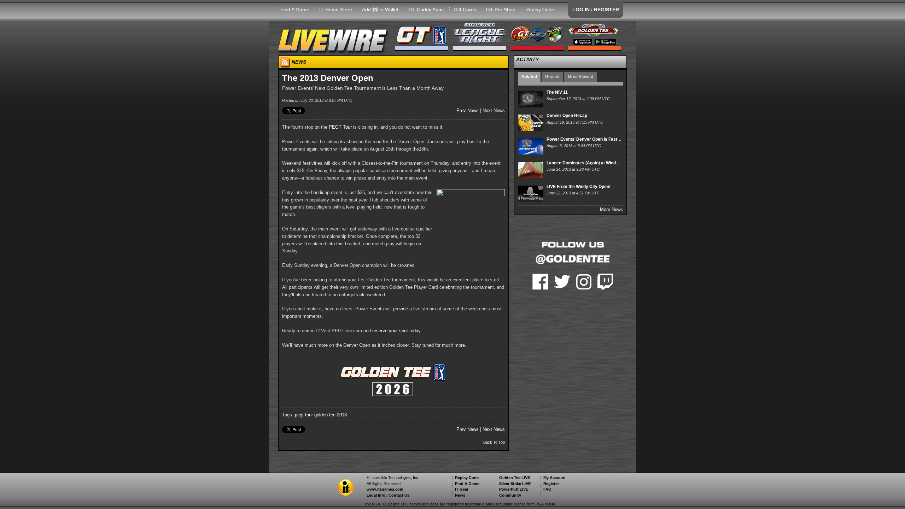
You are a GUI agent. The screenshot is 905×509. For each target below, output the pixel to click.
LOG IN (581, 9)
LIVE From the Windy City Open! (579, 186)
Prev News (467, 110)
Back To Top (494, 442)
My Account (554, 477)
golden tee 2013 (330, 414)
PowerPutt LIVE (513, 489)
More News (611, 209)
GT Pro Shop (500, 9)
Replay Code (539, 9)
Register (551, 483)
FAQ (547, 489)
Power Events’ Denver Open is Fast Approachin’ (595, 139)
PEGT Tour (340, 127)
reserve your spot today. (397, 330)
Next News (494, 110)
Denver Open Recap (567, 115)
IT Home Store (335, 9)
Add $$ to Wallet (380, 9)
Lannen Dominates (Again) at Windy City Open (593, 162)
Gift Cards (465, 9)
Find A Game (294, 9)
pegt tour (304, 414)
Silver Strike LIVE (515, 483)
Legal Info (376, 495)
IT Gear (461, 489)
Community (510, 495)
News (460, 495)
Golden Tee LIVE (514, 477)
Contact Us (399, 495)
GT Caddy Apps (426, 9)
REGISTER (606, 9)
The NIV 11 (557, 92)
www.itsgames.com (385, 489)
